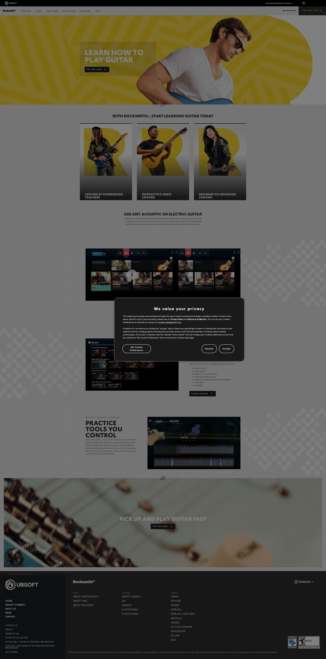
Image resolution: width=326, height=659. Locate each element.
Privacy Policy (177, 319)
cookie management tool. (169, 322)
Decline (209, 348)
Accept (226, 348)
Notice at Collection (197, 319)
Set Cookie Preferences (136, 348)
